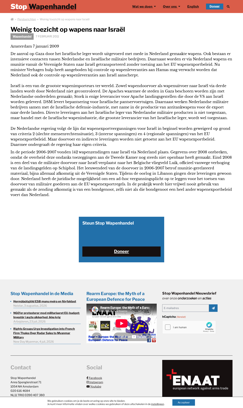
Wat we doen (142, 6)
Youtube (95, 386)
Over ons (170, 6)
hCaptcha (174, 316)
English (193, 6)
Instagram (96, 382)
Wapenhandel (22, 36)
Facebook (95, 378)
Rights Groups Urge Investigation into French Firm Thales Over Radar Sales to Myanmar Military (44, 333)
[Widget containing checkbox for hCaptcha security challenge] (189, 327)
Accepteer (184, 402)
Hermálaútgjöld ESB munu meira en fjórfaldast (44, 301)
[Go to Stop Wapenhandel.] (12, 19)
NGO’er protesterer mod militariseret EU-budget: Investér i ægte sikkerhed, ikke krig (46, 315)
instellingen (157, 404)
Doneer (215, 6)
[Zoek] (228, 6)
